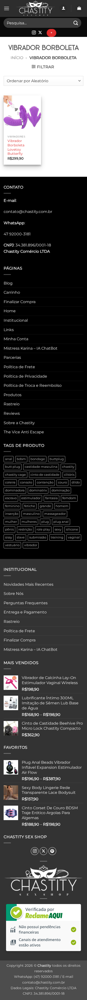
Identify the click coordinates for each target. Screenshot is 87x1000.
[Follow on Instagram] (34, 33)
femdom (69, 498)
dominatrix (38, 490)
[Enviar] (76, 22)
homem (62, 506)
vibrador (30, 545)
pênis (9, 529)
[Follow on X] (40, 33)
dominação (60, 490)
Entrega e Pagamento (25, 612)
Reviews (12, 413)
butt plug (12, 467)
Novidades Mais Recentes (28, 584)
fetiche (29, 506)
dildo (76, 482)
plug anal (61, 522)
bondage (37, 459)
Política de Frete (19, 367)
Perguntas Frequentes (26, 603)
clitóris (69, 474)
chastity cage (15, 474)
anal (8, 459)
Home (10, 311)
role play (43, 529)
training (57, 537)
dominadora (15, 490)
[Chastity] (35, 8)
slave (21, 537)
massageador (55, 514)
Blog (8, 283)
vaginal (74, 537)
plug (45, 522)
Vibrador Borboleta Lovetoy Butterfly (15, 147)
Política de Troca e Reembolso (33, 385)
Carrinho (12, 292)
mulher (11, 522)
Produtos (13, 395)
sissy (8, 537)
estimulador (31, 498)
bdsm (21, 459)
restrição (25, 529)
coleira (10, 482)
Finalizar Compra (20, 301)
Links (9, 329)
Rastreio (12, 404)
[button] (6, 8)
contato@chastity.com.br (28, 211)
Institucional (16, 320)
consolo (26, 482)
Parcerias (12, 357)
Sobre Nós (13, 593)
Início (17, 57)
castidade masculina (41, 467)
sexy (58, 529)
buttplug (57, 459)
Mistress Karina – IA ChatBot (31, 348)
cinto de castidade (44, 474)
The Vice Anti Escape (24, 432)
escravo (11, 498)
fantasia (51, 498)
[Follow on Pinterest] (52, 851)
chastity (68, 467)
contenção (45, 482)
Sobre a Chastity (19, 423)
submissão (37, 537)
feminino (12, 506)
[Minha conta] (63, 9)
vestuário (12, 545)
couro (62, 482)
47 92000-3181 (17, 234)
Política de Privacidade (25, 376)
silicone (72, 529)
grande (45, 506)
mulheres (29, 522)
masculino (31, 514)
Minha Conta (16, 339)
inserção (11, 514)
